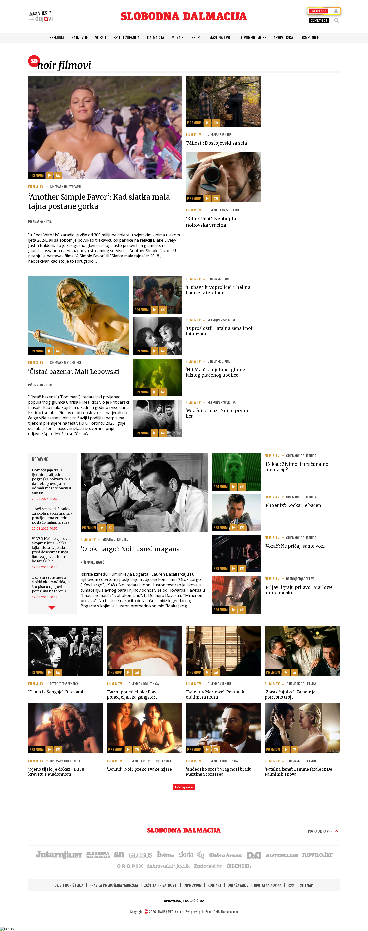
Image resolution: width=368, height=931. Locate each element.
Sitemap (306, 885)
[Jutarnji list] (58, 855)
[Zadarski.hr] (208, 866)
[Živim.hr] (166, 855)
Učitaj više (184, 787)
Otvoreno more (253, 38)
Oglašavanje (238, 885)
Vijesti (100, 38)
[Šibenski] (239, 866)
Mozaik (178, 38)
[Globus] (140, 855)
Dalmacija (155, 38)
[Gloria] (185, 855)
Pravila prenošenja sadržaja (113, 885)
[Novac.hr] (317, 855)
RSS (291, 885)
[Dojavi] (40, 16)
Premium (56, 38)
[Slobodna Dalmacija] (184, 16)
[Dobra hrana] (226, 855)
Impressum (192, 885)
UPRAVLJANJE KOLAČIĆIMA (184, 901)
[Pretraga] (337, 21)
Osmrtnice (310, 38)
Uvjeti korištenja (68, 885)
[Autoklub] (282, 855)
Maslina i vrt (220, 38)
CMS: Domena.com (226, 911)
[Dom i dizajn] (254, 855)
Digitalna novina (268, 885)
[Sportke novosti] (119, 855)
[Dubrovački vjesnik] (168, 866)
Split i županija (127, 38)
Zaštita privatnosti (160, 885)
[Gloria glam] (201, 855)
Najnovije (79, 38)
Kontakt (215, 885)
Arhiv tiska (283, 38)
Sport (196, 38)
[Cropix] (129, 866)
